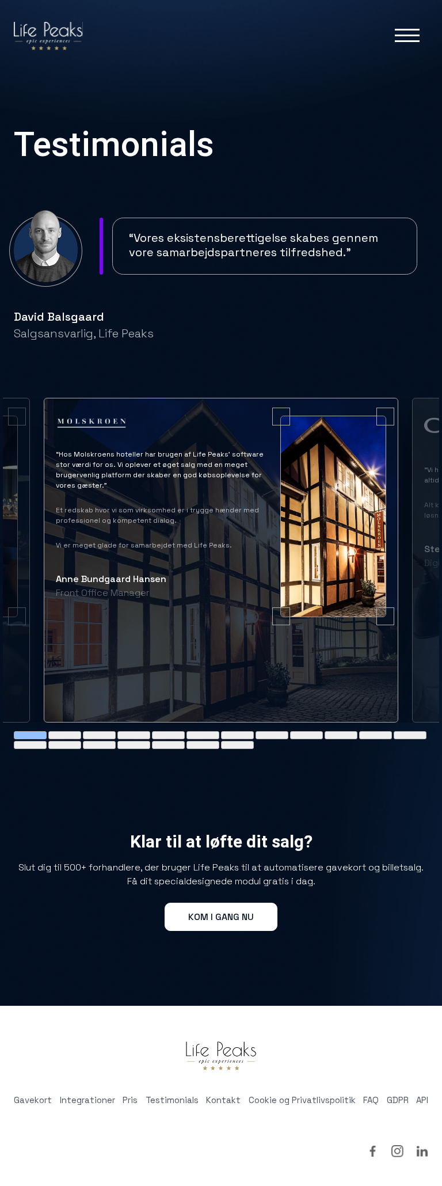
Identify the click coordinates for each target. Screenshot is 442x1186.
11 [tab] (375, 735)
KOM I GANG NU (221, 917)
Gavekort (33, 1099)
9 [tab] (306, 735)
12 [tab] (410, 735)
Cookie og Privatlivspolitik (302, 1099)
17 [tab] (168, 745)
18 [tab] (202, 745)
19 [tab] (237, 745)
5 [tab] (168, 735)
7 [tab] (237, 735)
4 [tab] (133, 735)
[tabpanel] (221, 560)
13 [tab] (30, 745)
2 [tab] (64, 735)
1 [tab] (30, 735)
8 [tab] (272, 735)
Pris (130, 1099)
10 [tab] (341, 735)
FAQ (371, 1099)
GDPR (398, 1099)
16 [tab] (133, 745)
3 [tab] (99, 735)
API (422, 1099)
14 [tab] (64, 745)
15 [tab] (99, 745)
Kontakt (223, 1099)
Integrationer (87, 1099)
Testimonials (172, 1099)
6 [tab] (202, 735)
